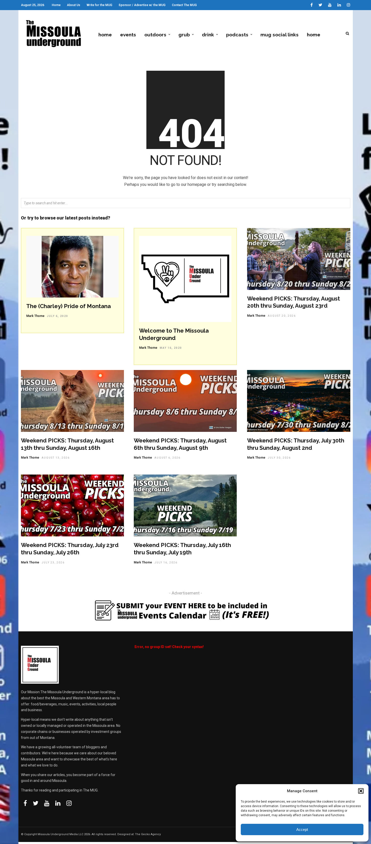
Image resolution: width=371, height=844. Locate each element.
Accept (302, 829)
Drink (208, 34)
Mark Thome (35, 316)
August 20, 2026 (282, 315)
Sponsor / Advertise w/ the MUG (142, 5)
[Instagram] (348, 5)
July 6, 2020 (57, 316)
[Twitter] (35, 803)
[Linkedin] (339, 5)
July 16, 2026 (165, 562)
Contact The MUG (184, 5)
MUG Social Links (279, 34)
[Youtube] (330, 5)
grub (184, 34)
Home (56, 5)
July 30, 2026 (279, 457)
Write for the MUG (99, 5)
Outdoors (155, 34)
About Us (73, 5)
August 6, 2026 (167, 457)
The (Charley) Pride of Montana (68, 306)
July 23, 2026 (53, 562)
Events (128, 34)
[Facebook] (25, 803)
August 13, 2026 (56, 457)
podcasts (237, 34)
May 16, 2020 (171, 347)
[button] (360, 790)
